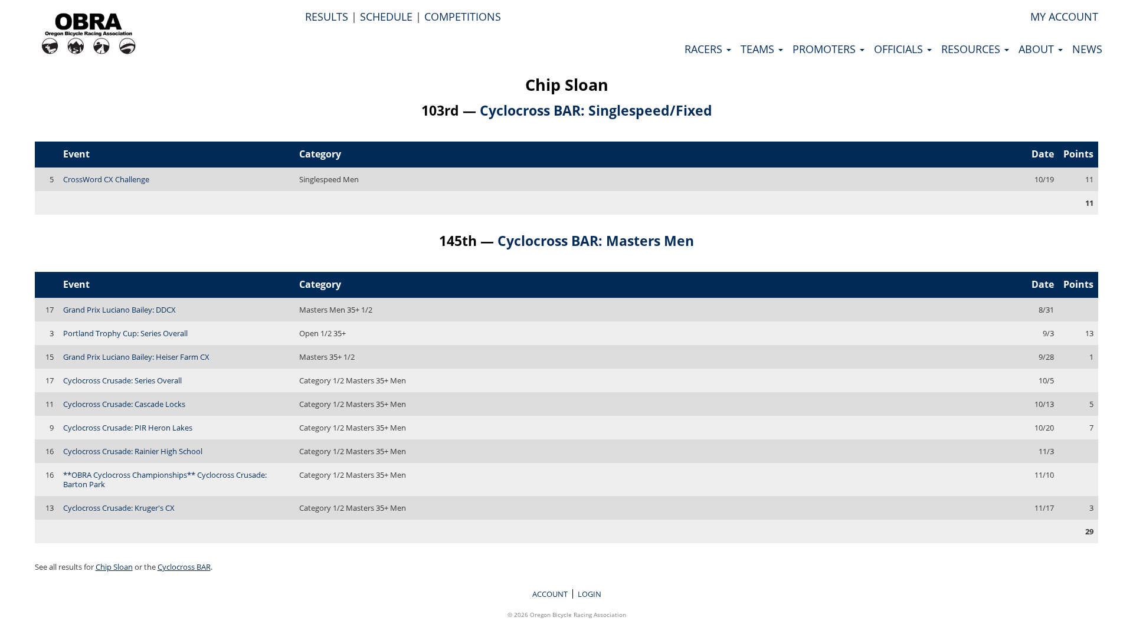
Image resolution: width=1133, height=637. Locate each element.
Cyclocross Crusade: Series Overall (122, 380)
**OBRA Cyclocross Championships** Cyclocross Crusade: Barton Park (165, 479)
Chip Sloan (566, 85)
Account (550, 594)
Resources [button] (972, 49)
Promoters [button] (826, 49)
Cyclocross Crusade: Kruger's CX (119, 508)
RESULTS (326, 16)
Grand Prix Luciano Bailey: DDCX (119, 309)
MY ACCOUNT (1064, 16)
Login (589, 594)
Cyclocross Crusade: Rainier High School (132, 451)
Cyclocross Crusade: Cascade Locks (124, 404)
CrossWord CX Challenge (106, 179)
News (1087, 49)
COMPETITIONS (462, 16)
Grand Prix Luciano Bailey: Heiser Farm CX (136, 357)
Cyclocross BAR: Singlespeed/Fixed (596, 110)
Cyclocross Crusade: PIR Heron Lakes (127, 427)
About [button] (1038, 49)
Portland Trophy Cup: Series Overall (125, 333)
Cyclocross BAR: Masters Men (595, 240)
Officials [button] (900, 49)
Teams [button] (759, 49)
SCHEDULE (386, 16)
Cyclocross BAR (184, 567)
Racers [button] (705, 49)
